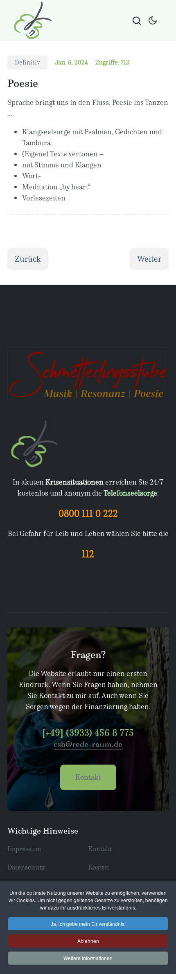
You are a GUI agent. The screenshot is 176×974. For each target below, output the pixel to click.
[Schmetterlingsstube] (31, 20)
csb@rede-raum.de (88, 744)
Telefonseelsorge (130, 493)
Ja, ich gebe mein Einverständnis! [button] (88, 923)
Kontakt (88, 777)
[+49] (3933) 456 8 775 (88, 732)
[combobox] (136, 20)
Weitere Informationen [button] (88, 957)
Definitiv (27, 62)
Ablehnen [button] (88, 940)
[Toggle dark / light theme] (153, 20)
